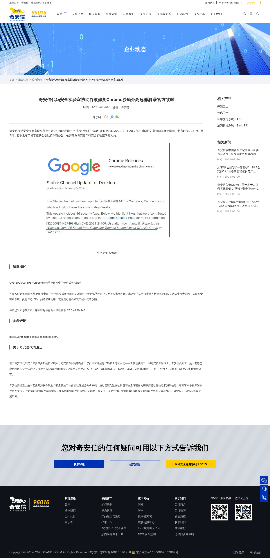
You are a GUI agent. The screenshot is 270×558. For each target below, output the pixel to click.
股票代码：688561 (42, 2)
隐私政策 (238, 552)
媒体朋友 (70, 510)
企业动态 (23, 79)
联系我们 (180, 522)
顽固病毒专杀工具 (112, 534)
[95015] (264, 497)
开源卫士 (222, 106)
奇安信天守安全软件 (113, 528)
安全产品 (78, 14)
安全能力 (182, 14)
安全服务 (128, 14)
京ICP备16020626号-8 (115, 552)
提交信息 (135, 464)
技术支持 (145, 14)
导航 (60, 14)
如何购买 (210, 2)
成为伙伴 (106, 510)
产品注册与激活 (111, 516)
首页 (11, 79)
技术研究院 (145, 516)
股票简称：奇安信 (18, 2)
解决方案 (94, 14)
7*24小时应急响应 (229, 2)
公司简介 (180, 504)
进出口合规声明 (184, 534)
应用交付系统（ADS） (231, 119)
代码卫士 (222, 112)
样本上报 (106, 522)
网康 (140, 510)
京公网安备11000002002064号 (156, 552)
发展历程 (180, 516)
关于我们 (216, 14)
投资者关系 (163, 14)
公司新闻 (37, 79)
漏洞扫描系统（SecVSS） (233, 125)
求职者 (69, 522)
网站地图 (255, 552)
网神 (140, 504)
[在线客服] (264, 489)
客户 (67, 504)
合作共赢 (199, 14)
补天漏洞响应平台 (149, 528)
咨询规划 (111, 14)
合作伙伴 (70, 516)
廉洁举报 (180, 528)
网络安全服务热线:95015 (191, 464)
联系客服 (79, 464)
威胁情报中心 (146, 522)
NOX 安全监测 (147, 534)
